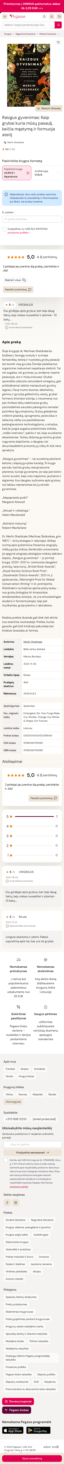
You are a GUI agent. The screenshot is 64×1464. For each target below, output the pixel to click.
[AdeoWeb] (51, 1447)
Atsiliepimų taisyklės (17, 1348)
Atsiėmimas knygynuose (19, 1311)
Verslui (9, 1076)
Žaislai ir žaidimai (15, 1264)
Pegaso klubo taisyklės (19, 1374)
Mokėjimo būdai (15, 1341)
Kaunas (23, 1094)
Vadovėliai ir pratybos (18, 1249)
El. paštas (7, 212)
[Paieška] (57, 25)
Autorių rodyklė (14, 1278)
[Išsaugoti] (58, 42)
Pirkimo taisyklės (39, 1341)
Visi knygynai (13, 1101)
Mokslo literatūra (47, 34)
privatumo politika (18, 232)
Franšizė (10, 1068)
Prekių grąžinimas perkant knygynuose (28, 1319)
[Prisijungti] (51, 16)
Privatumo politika (16, 1367)
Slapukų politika (46, 1374)
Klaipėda (38, 1094)
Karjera (25, 1068)
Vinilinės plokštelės (16, 1271)
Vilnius (9, 1094)
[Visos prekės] (4, 16)
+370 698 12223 (16, 1119)
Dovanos (44, 1256)
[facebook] (7, 1202)
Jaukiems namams (41, 1264)
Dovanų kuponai (20, 1401)
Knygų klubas (26, 1076)
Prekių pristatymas (16, 1304)
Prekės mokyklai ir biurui (19, 1256)
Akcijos (37, 1271)
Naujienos (50, 1381)
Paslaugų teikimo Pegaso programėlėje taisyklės (28, 1357)
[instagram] (15, 1202)
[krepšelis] (59, 16)
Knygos (8, 34)
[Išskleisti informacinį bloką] (44, 16)
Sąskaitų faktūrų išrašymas (21, 1297)
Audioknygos (41, 1234)
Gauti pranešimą (32, 1458)
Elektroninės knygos (17, 1242)
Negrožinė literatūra (25, 34)
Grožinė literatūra (15, 1220)
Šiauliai (52, 1094)
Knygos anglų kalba (17, 1234)
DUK (36, 1381)
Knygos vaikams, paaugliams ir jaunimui (28, 1227)
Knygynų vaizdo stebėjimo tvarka (24, 1326)
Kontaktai (39, 1068)
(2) (13, 149)
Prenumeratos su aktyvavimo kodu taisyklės (31, 1389)
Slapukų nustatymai (17, 1381)
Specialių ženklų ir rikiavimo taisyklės (26, 1333)
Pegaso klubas (19, 1410)
